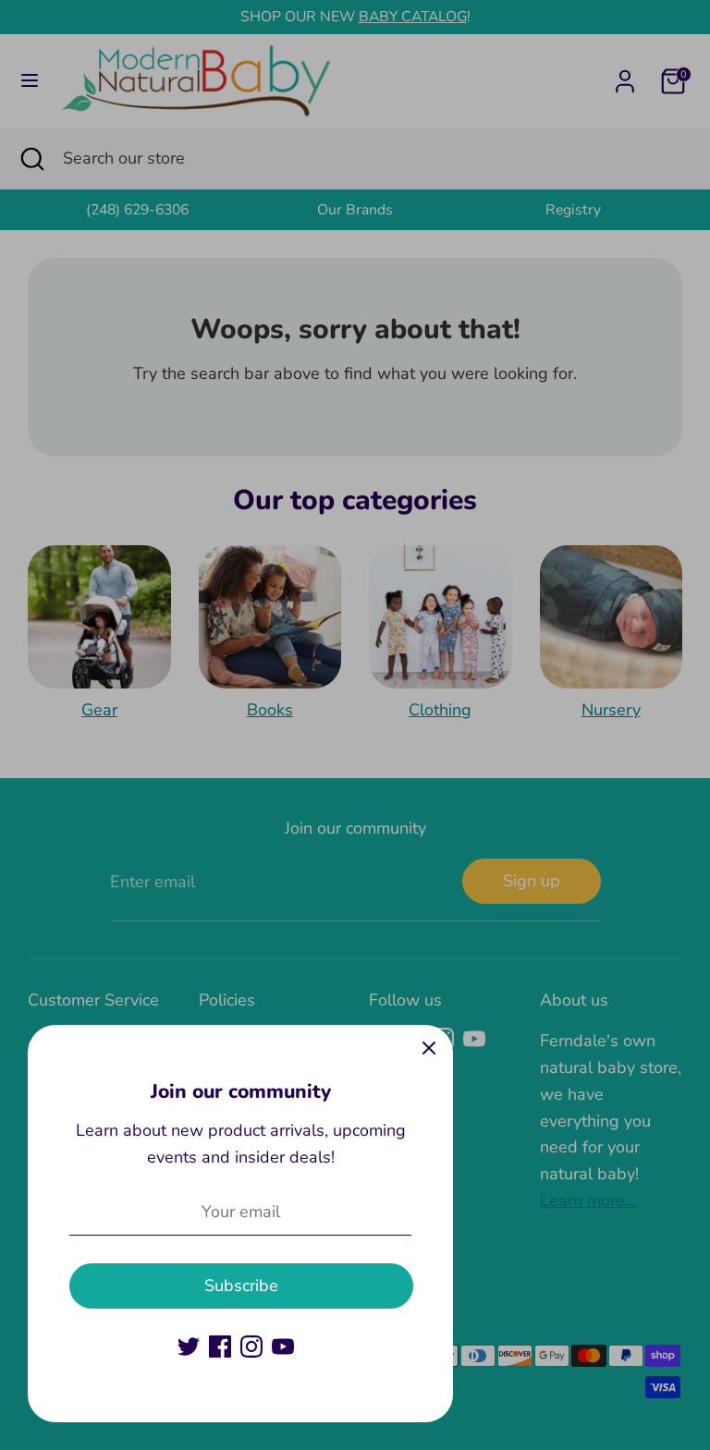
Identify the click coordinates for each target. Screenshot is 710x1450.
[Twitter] (189, 1346)
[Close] (429, 1049)
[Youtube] (283, 1346)
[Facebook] (220, 1346)
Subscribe (241, 1285)
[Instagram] (251, 1346)
